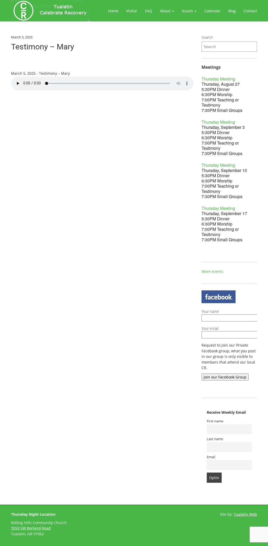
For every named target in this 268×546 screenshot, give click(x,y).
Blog (232, 10)
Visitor (131, 10)
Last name (215, 439)
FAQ (148, 10)
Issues (188, 10)
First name (215, 421)
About (165, 10)
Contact (250, 10)
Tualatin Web (245, 514)
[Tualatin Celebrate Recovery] (50, 10)
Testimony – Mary (42, 46)
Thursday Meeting (218, 79)
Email (211, 457)
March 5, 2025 (21, 37)
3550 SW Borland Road (31, 528)
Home (113, 10)
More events (212, 271)
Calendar (212, 10)
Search (207, 37)
